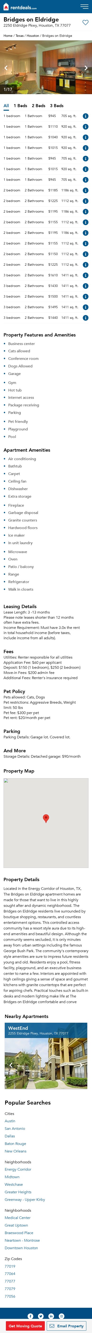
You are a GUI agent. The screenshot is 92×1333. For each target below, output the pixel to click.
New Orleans (15, 1151)
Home (8, 35)
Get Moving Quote (25, 1326)
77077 (10, 1281)
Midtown (12, 1177)
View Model (85, 116)
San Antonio (15, 1128)
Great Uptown (16, 1225)
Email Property (70, 1326)
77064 (10, 1273)
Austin (10, 1121)
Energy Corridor (18, 1169)
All (6, 106)
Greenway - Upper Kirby (25, 1199)
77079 (10, 1289)
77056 (10, 1296)
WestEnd (18, 1028)
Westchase (14, 1184)
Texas (20, 35)
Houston (33, 35)
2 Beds (38, 106)
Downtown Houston (21, 1248)
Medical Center (17, 1217)
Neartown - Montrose (22, 1240)
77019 (10, 1266)
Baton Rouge (15, 1143)
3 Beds (56, 106)
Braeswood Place (19, 1233)
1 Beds (20, 106)
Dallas (10, 1136)
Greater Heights (18, 1192)
